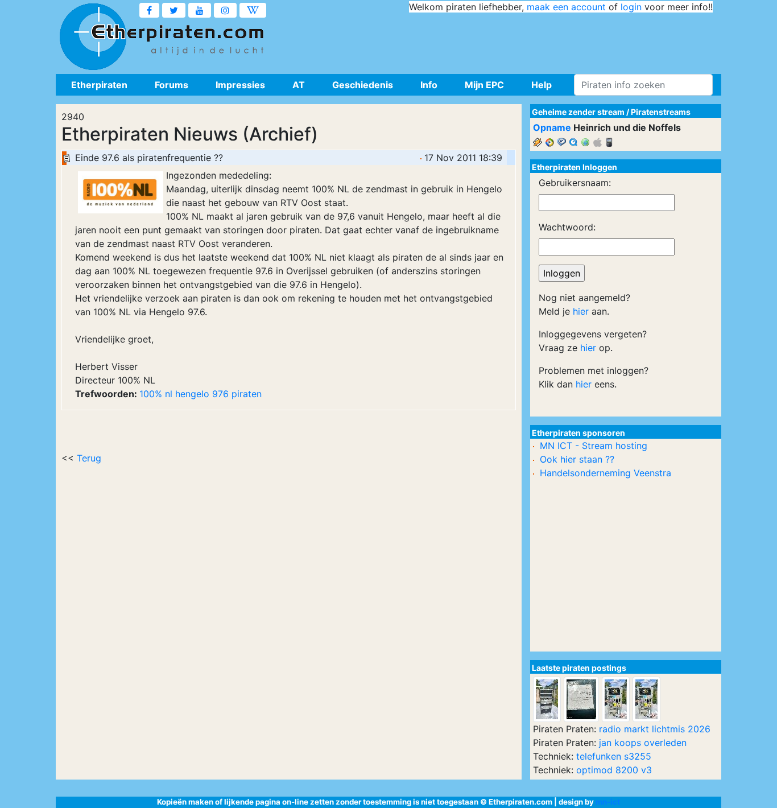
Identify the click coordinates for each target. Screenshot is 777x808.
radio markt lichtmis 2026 (654, 729)
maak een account (566, 7)
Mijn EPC (484, 84)
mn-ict (608, 801)
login (631, 7)
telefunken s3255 (613, 756)
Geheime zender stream (578, 112)
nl (168, 393)
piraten (247, 393)
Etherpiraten (99, 84)
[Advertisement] (506, 39)
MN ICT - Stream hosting (593, 445)
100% (150, 393)
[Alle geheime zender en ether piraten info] (92, 37)
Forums (171, 84)
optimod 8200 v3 (614, 770)
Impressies (240, 84)
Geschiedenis (362, 84)
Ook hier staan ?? (577, 459)
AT (298, 84)
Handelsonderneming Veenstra (605, 473)
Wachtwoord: (567, 227)
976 (220, 393)
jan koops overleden (643, 742)
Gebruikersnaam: (575, 182)
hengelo (192, 393)
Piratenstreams (661, 112)
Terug (89, 458)
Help (541, 84)
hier (581, 311)
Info (428, 84)
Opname (552, 127)
